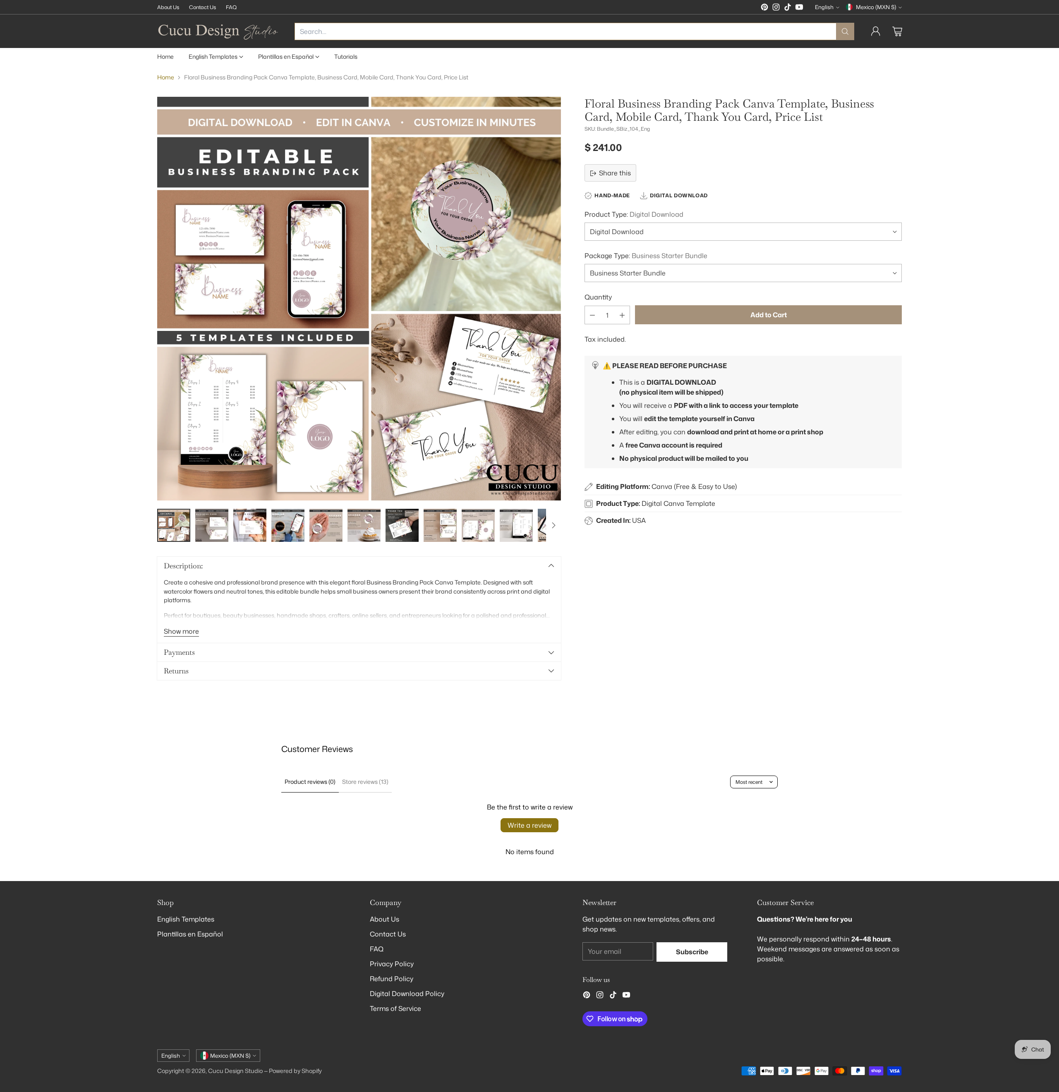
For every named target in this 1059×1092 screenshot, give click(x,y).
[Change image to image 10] (516, 525)
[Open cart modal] (897, 31)
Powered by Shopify (295, 1071)
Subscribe (692, 951)
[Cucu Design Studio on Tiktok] (787, 8)
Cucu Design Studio (235, 1071)
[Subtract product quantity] (592, 315)
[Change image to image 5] (326, 525)
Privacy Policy (392, 963)
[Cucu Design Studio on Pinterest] (764, 8)
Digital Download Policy (407, 993)
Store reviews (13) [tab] (365, 781)
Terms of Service (395, 1008)
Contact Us (388, 934)
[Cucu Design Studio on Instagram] (776, 8)
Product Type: (634, 214)
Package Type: (646, 255)
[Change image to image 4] (287, 525)
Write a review (529, 825)
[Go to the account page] (876, 31)
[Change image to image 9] (478, 525)
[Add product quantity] (622, 315)
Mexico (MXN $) (876, 7)
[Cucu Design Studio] (219, 31)
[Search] (845, 31)
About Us (384, 919)
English (824, 7)
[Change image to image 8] (440, 525)
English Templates (185, 919)
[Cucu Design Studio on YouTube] (799, 8)
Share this (615, 173)
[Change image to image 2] (211, 525)
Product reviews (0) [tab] (310, 781)
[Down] (553, 525)
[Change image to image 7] (402, 525)
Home (165, 77)
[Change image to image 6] (364, 525)
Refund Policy (391, 978)
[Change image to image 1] (173, 525)
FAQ (376, 948)
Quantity (598, 297)
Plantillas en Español (190, 934)
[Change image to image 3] (249, 525)
